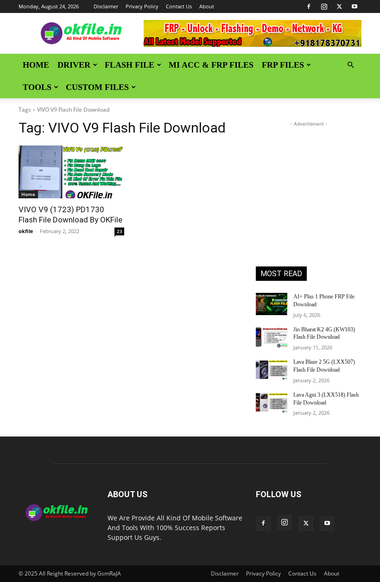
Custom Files (97, 87)
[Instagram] (324, 6)
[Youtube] (354, 6)
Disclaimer (106, 6)
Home (36, 65)
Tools (37, 87)
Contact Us (179, 6)
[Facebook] (309, 6)
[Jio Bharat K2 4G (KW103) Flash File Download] (271, 337)
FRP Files (283, 65)
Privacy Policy (142, 6)
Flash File (129, 65)
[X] (339, 6)
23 (119, 231)
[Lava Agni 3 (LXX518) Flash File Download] (271, 402)
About (206, 6)
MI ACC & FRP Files (211, 65)
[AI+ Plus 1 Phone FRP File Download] (271, 304)
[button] (350, 65)
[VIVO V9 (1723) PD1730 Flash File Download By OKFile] (71, 172)
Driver (73, 65)
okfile (26, 231)
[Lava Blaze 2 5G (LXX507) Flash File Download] (271, 369)
